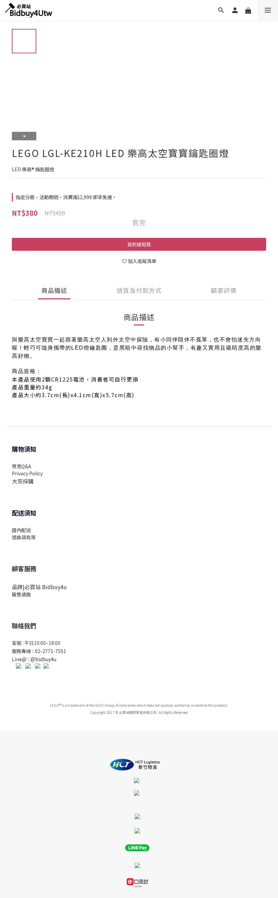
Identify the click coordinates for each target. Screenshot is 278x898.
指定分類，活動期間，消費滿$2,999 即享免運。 (66, 197)
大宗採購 (23, 481)
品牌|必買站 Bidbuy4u (39, 587)
